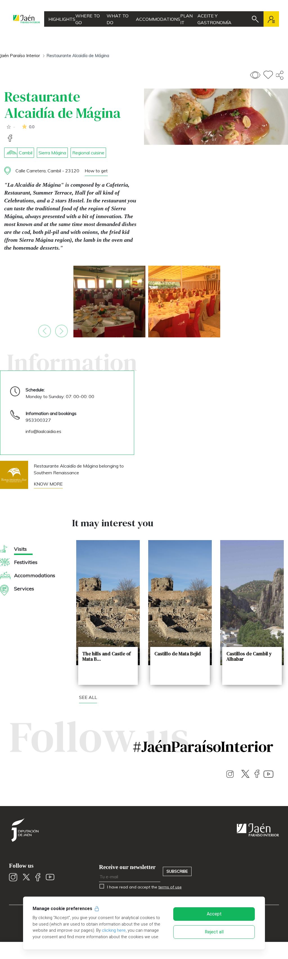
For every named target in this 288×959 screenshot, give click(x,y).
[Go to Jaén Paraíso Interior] (26, 19)
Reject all (214, 932)
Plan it (186, 19)
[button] (44, 331)
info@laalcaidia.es (43, 431)
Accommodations (158, 19)
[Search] (255, 19)
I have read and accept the (143, 887)
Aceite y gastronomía (214, 19)
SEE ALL (88, 697)
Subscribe (177, 871)
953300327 (38, 420)
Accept (214, 914)
